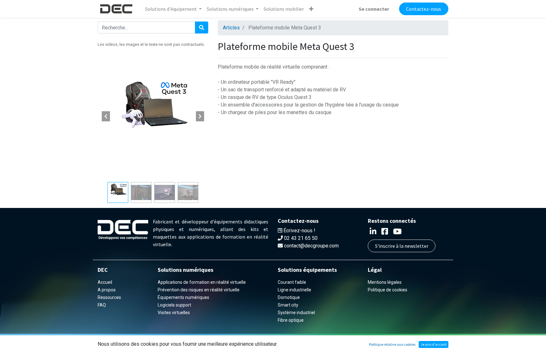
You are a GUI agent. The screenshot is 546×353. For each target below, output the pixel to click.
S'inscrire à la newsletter (401, 246)
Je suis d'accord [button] (433, 344)
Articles (231, 28)
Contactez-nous (423, 9)
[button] (311, 9)
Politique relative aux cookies (392, 344)
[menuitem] (283, 9)
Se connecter (374, 9)
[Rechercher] (201, 27)
